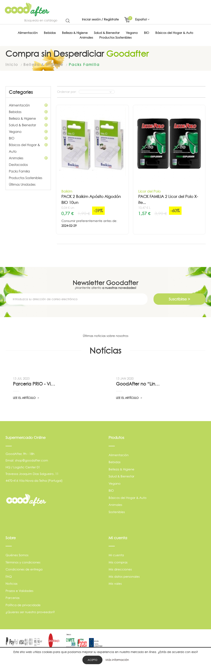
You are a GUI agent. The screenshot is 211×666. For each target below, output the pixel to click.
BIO (11, 138)
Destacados (18, 165)
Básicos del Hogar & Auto (24, 148)
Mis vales (115, 584)
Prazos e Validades (19, 591)
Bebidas (15, 112)
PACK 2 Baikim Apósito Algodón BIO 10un (91, 199)
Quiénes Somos (17, 555)
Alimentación (19, 105)
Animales (16, 158)
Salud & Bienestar (22, 125)
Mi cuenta (116, 555)
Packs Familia (19, 171)
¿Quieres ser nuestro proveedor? (30, 612)
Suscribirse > (179, 299)
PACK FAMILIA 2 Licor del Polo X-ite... (168, 199)
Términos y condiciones (23, 562)
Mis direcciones (120, 569)
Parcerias (13, 598)
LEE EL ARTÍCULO (24, 397)
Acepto (92, 659)
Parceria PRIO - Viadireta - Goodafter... (35, 383)
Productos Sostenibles (25, 178)
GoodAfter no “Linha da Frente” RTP (138, 383)
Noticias (12, 584)
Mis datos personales (124, 577)
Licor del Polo (149, 191)
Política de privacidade (23, 605)
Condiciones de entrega (24, 569)
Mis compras (118, 562)
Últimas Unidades (22, 184)
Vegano (15, 132)
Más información (117, 659)
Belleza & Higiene (22, 118)
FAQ (9, 577)
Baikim (66, 191)
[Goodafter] (27, 9)
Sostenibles (117, 512)
